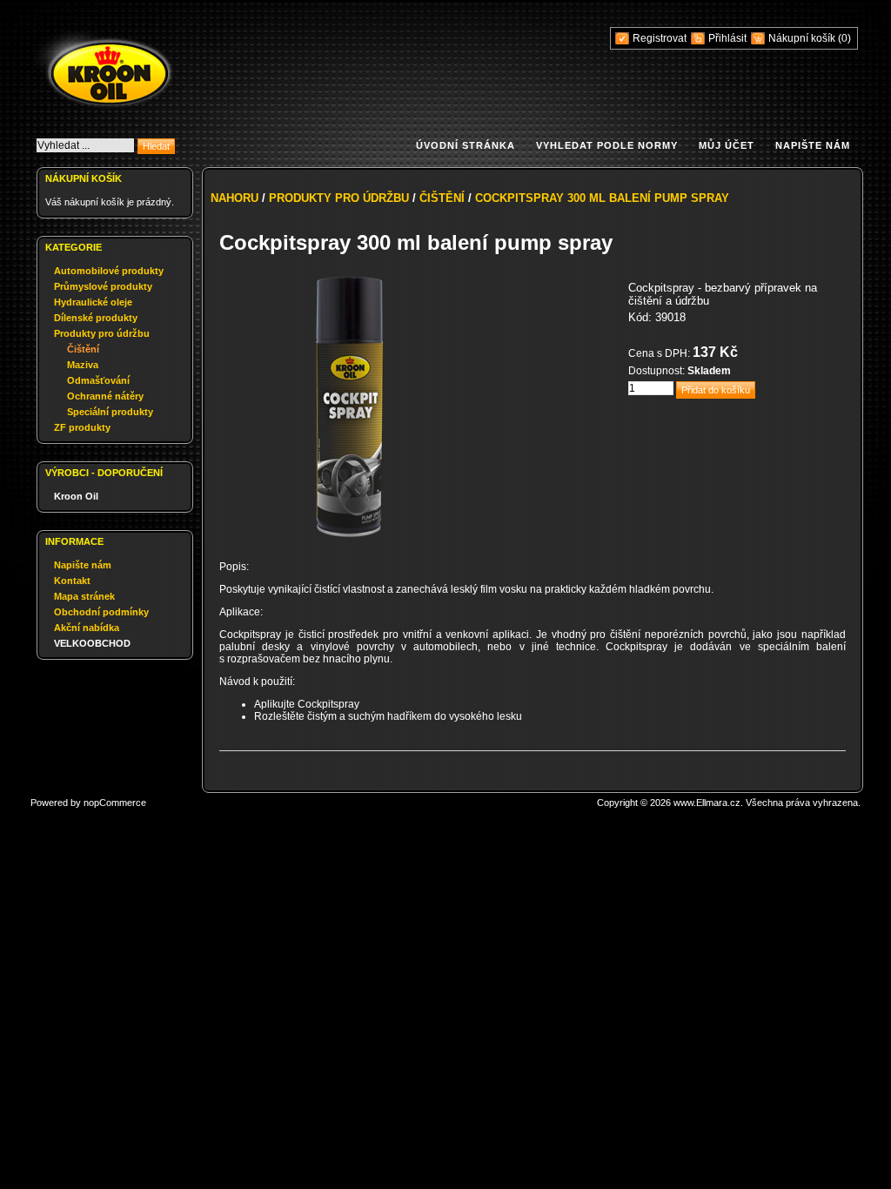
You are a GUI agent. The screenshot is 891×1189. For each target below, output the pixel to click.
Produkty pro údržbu (102, 333)
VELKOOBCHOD (92, 643)
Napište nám (812, 145)
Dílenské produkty (95, 317)
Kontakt (72, 580)
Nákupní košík (803, 38)
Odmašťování (98, 380)
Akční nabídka (86, 627)
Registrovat (660, 38)
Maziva (82, 364)
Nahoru (234, 198)
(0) (844, 38)
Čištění (83, 349)
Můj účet (726, 145)
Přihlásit (727, 38)
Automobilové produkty (109, 270)
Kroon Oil (76, 496)
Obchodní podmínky (101, 612)
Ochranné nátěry (105, 396)
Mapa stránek (84, 596)
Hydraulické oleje (93, 302)
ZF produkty (82, 427)
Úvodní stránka (465, 145)
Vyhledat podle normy (607, 145)
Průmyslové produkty (103, 286)
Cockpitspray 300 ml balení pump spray (602, 198)
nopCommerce (115, 802)
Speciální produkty (110, 411)
